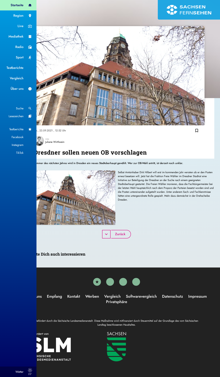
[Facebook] (110, 282)
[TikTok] (136, 282)
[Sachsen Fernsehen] (189, 10)
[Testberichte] (97, 282)
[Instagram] (123, 282)
